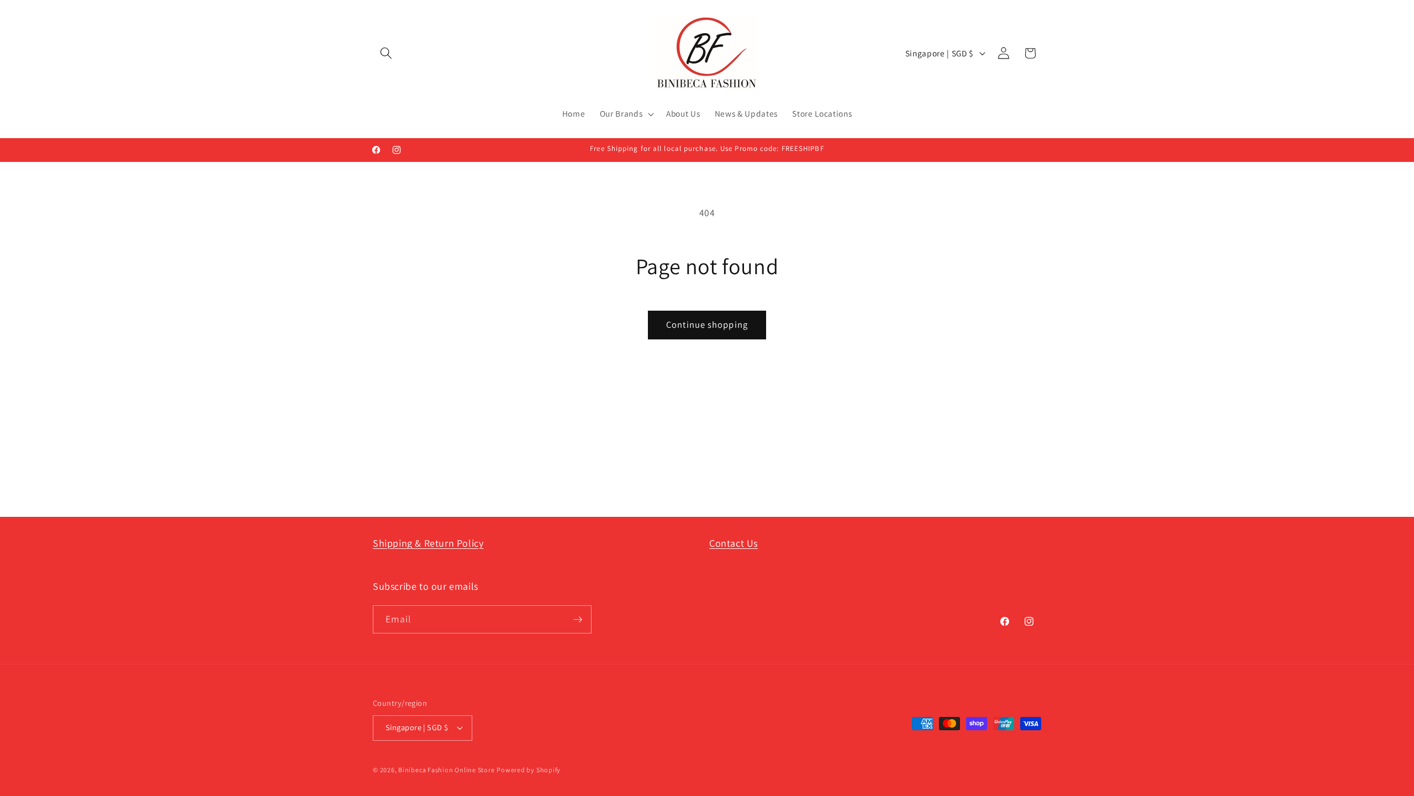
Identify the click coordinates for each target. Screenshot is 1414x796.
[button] (386, 53)
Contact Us (733, 543)
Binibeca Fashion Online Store (446, 770)
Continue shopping (707, 324)
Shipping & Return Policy (428, 543)
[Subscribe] (577, 619)
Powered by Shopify (529, 770)
